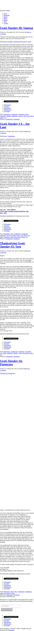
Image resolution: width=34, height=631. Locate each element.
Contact (6, 23)
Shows (6, 17)
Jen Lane (9, 235)
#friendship (6, 114)
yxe (5, 117)
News (5, 13)
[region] (17, 5)
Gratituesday (14, 114)
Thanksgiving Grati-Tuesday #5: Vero (12, 245)
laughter (9, 116)
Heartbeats (21, 114)
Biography (7, 15)
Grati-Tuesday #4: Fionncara (11, 362)
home (26, 114)
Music (5, 18)
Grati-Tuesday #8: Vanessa (16, 27)
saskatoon (14, 116)
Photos (6, 20)
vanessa (20, 116)
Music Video (16, 235)
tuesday (15, 353)
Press (5, 22)
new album (23, 235)
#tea (12, 234)
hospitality (3, 116)
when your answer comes (17, 237)
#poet (12, 591)
